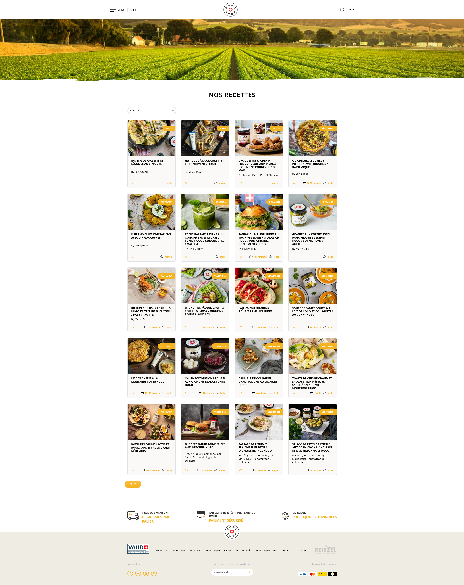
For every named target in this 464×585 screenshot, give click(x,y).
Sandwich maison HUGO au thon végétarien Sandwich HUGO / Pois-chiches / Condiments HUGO (259, 239)
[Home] (230, 9)
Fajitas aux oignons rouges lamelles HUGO (255, 309)
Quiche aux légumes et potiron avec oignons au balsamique (311, 164)
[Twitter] (138, 573)
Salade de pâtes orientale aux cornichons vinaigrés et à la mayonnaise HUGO (312, 447)
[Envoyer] (249, 572)
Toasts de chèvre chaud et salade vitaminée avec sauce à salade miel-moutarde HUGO (312, 383)
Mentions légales (186, 550)
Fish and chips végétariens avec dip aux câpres (151, 235)
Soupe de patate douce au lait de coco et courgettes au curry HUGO (312, 311)
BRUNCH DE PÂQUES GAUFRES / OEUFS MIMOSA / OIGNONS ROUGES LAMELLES (204, 311)
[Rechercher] (342, 10)
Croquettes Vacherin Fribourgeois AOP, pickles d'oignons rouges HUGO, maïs (257, 165)
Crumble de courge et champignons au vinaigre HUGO (258, 382)
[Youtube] (146, 573)
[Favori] (133, 183)
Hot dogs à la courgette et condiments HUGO (203, 162)
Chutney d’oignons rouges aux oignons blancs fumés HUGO (205, 382)
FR (350, 9)
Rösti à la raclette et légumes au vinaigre (147, 162)
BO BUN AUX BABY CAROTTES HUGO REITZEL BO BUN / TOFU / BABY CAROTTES (151, 311)
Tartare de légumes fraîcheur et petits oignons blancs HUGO (255, 447)
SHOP (133, 10)
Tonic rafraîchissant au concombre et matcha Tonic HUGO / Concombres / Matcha (204, 239)
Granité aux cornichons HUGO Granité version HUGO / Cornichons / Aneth (311, 239)
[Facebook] (130, 573)
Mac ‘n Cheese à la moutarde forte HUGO (148, 380)
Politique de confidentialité (228, 550)
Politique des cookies (273, 550)
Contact (302, 550)
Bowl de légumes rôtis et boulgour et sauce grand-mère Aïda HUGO (151, 447)
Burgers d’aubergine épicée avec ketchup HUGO (205, 445)
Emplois (161, 550)
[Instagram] (154, 573)
